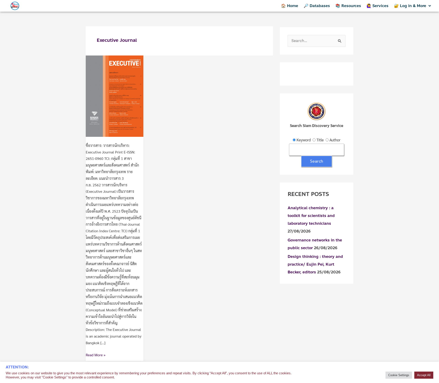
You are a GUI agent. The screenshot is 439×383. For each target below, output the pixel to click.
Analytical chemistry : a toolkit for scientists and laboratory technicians (311, 215)
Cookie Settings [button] (398, 375)
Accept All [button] (424, 375)
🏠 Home (289, 6)
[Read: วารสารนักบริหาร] (114, 95)
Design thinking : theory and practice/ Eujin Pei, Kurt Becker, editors (315, 264)
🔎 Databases (317, 6)
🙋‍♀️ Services (377, 6)
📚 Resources (348, 6)
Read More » (95, 354)
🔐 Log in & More (410, 6)
